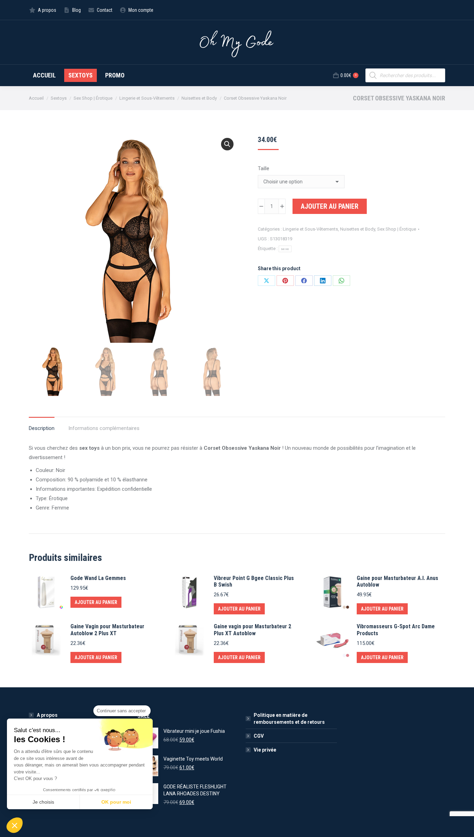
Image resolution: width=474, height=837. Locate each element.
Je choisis (43, 802)
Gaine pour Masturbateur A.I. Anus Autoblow (397, 581)
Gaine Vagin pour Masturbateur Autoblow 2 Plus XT (107, 629)
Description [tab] (41, 428)
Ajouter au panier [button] (96, 602)
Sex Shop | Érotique (396, 229)
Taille (263, 168)
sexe (285, 249)
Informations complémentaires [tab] (103, 428)
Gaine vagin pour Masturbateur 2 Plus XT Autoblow (252, 629)
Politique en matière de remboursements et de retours (289, 718)
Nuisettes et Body (357, 229)
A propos (47, 715)
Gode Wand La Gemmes (98, 578)
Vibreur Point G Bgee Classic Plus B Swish (254, 581)
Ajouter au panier (329, 206)
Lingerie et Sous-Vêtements (310, 229)
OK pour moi (116, 802)
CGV (259, 736)
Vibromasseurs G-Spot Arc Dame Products (396, 629)
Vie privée (265, 750)
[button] (227, 144)
